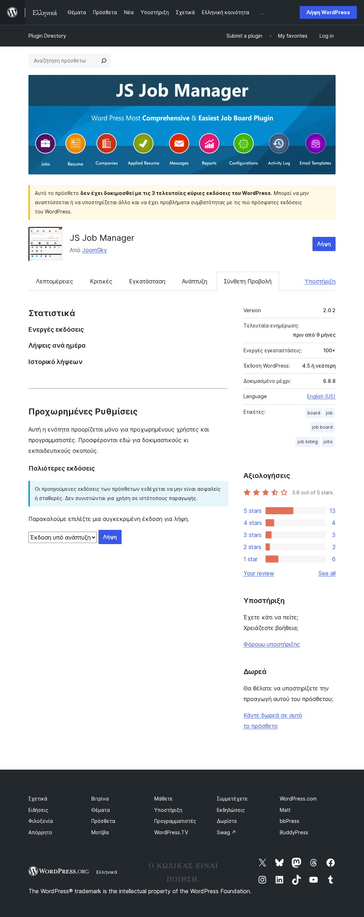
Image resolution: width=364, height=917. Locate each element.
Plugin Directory (47, 36)
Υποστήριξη (320, 281)
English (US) (321, 396)
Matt (285, 810)
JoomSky (94, 250)
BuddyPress (294, 832)
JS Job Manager (102, 238)
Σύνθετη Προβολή (248, 281)
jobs (328, 441)
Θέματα (100, 810)
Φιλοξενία (40, 821)
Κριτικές (101, 281)
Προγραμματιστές (175, 821)
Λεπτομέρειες (54, 281)
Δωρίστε (227, 821)
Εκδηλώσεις (231, 810)
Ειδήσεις (38, 810)
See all (327, 573)
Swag (226, 832)
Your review (258, 573)
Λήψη (324, 244)
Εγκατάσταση (147, 281)
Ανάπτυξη (194, 281)
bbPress (289, 821)
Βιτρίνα (100, 799)
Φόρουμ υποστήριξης (271, 644)
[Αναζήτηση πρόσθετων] (104, 61)
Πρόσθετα (103, 821)
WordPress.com (298, 799)
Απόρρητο (40, 832)
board (313, 413)
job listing (308, 441)
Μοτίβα (100, 832)
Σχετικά (37, 799)
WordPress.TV (171, 832)
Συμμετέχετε (232, 799)
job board (322, 427)
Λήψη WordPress (328, 12)
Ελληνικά (106, 872)
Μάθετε (163, 799)
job (329, 413)
